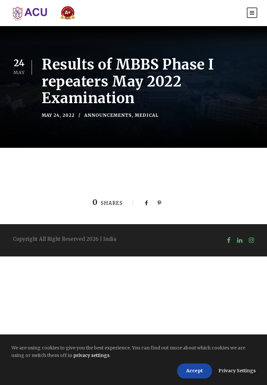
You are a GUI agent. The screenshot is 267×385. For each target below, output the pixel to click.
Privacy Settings (237, 371)
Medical (147, 115)
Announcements (108, 115)
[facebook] (229, 240)
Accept (194, 371)
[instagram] (251, 240)
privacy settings (91, 355)
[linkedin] (239, 240)
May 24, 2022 (58, 115)
